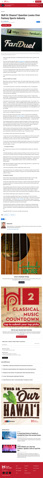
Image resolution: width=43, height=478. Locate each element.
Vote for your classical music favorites (21, 330)
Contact (25, 468)
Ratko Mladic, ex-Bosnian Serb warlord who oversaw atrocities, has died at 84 (18, 365)
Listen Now (21, 282)
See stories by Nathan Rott (13, 229)
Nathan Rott (6, 21)
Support (25, 470)
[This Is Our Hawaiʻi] (21, 404)
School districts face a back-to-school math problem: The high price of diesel (18, 379)
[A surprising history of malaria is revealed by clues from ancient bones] (9, 435)
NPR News (3, 11)
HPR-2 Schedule (18, 470)
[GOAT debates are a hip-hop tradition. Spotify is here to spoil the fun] (9, 449)
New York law (20, 199)
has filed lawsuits (21, 61)
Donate (38, 1)
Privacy (34, 470)
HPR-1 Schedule (18, 468)
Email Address (4, 344)
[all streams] (41, 5)
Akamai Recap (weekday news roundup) (9, 353)
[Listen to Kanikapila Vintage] (21, 253)
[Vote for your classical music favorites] (21, 307)
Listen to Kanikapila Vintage (21, 277)
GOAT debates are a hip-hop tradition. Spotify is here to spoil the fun (28, 448)
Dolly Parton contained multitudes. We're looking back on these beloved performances (19, 369)
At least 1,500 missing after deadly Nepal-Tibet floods (13, 376)
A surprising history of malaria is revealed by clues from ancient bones (29, 434)
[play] (3, 5)
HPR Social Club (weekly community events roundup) (12, 354)
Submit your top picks (21, 336)
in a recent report (20, 116)
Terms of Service (36, 468)
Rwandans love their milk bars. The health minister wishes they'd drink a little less (18, 372)
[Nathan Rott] (3, 225)
